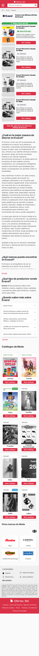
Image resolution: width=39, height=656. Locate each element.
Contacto (6, 605)
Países (18, 608)
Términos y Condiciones (29, 608)
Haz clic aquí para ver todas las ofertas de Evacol (19, 127)
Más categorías (7, 580)
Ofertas (8, 573)
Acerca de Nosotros (16, 605)
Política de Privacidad (19, 611)
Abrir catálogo (26, 42)
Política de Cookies (8, 608)
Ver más (4, 273)
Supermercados (28, 572)
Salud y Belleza (27, 577)
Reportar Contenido (30, 605)
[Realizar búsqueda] (35, 5)
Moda (7, 10)
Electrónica (9, 577)
